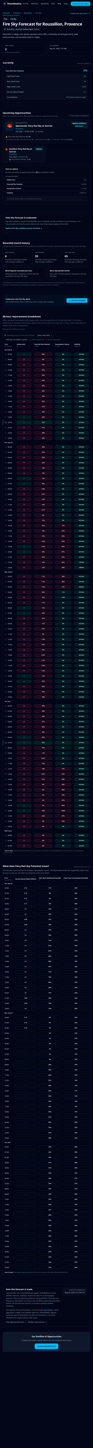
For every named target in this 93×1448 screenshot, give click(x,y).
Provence (16, 13)
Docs (53, 4)
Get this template (78, 300)
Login (66, 4)
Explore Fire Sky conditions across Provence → (24, 228)
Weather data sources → (37, 1322)
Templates (45, 4)
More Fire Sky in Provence (11, 15)
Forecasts (34, 4)
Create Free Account (46, 1346)
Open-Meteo (48, 1310)
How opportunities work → (16, 1322)
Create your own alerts (79, 13)
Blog (59, 4)
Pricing (25, 4)
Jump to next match (44, 335)
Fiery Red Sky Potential (15, 71)
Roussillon (28, 13)
